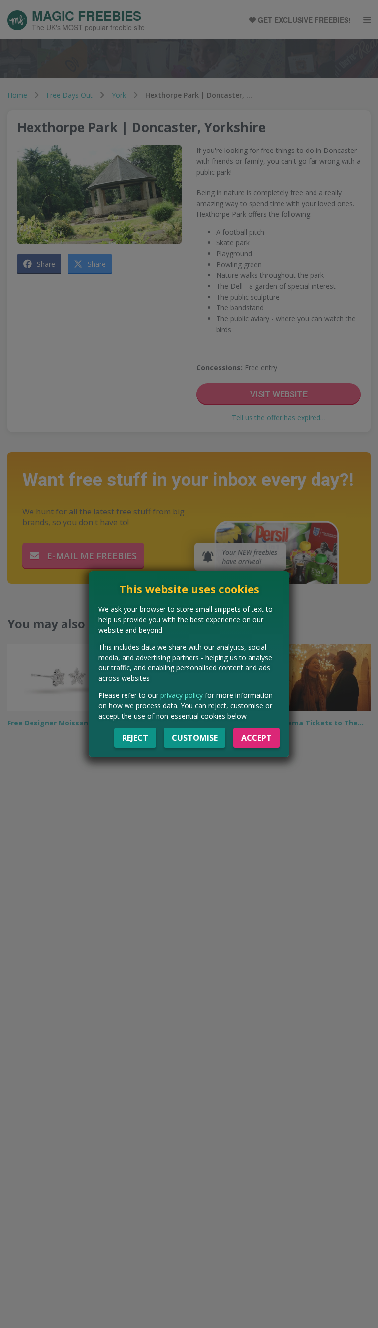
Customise (195, 737)
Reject (135, 737)
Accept (256, 737)
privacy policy (181, 695)
